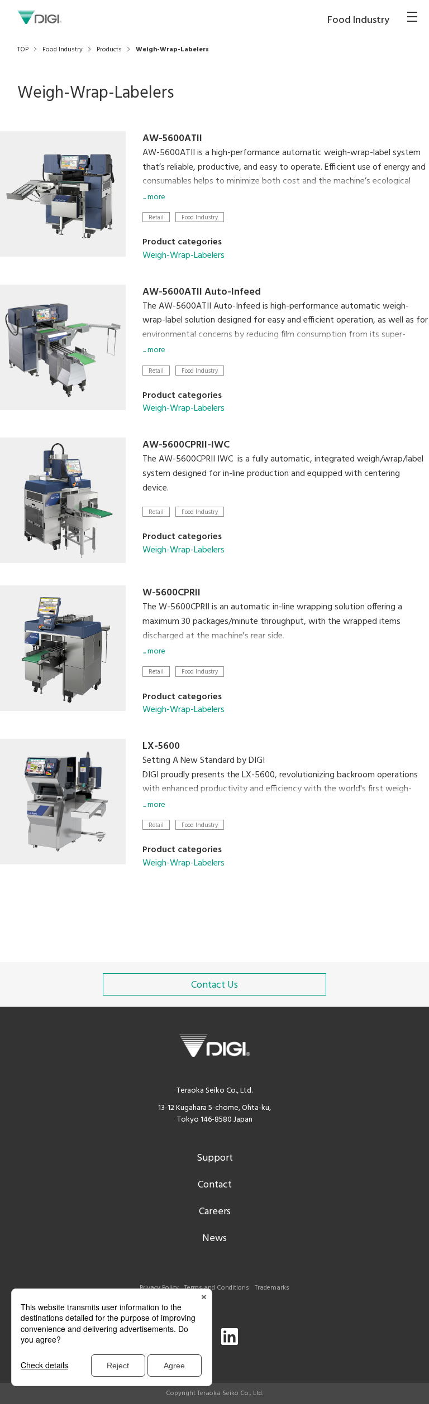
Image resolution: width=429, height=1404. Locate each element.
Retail (156, 217)
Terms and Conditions (216, 1288)
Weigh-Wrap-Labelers (183, 255)
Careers (215, 1212)
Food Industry (200, 217)
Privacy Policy (159, 1288)
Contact (215, 1185)
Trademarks (272, 1288)
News (214, 1238)
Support (215, 1158)
